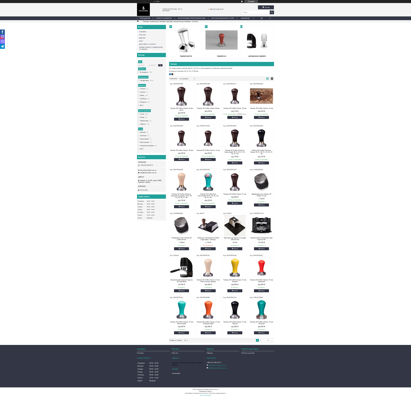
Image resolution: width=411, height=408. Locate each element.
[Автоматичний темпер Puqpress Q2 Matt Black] (181, 267)
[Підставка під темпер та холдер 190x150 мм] (234, 225)
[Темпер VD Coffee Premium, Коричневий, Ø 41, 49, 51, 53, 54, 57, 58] (234, 138)
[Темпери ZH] (222, 40)
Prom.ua (215, 389)
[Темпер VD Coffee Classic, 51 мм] (261, 96)
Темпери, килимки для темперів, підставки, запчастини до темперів (166, 21)
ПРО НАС (142, 35)
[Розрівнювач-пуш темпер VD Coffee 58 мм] (181, 225)
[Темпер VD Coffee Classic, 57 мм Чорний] (234, 309)
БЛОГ (141, 41)
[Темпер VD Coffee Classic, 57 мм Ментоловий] (181, 309)
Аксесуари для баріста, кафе (222, 18)
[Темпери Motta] (186, 40)
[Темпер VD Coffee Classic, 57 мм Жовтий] (234, 267)
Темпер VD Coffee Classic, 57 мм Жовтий (234, 280)
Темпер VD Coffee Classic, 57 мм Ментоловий (181, 322)
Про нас (175, 353)
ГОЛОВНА (142, 32)
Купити (182, 119)
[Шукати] (272, 12)
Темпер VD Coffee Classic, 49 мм (181, 150)
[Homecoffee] (143, 15)
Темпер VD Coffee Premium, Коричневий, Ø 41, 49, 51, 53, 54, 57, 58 (235, 152)
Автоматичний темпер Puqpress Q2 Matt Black (181, 280)
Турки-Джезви (144, 18)
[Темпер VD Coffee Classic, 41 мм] (208, 138)
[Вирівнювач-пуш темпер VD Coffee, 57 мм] (261, 182)
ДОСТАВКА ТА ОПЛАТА (147, 44)
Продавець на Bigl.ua (205, 391)
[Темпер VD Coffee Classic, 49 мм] (181, 138)
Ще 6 (141, 149)
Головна (140, 353)
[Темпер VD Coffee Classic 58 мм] (208, 96)
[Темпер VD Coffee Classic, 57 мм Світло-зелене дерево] (208, 267)
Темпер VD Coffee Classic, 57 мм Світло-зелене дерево (208, 280)
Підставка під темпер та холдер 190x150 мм (235, 238)
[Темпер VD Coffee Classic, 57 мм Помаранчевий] (208, 309)
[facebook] (170, 74)
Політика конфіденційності (218, 393)
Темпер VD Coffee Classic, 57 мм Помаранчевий (208, 322)
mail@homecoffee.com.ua (148, 173)
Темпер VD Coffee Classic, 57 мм (234, 194)
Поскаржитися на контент (201, 393)
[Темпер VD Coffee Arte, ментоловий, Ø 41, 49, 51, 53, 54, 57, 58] (208, 182)
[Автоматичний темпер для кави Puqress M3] (261, 225)
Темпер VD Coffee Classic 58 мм (208, 108)
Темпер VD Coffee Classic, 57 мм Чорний (234, 322)
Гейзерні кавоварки (164, 18)
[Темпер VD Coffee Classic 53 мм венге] (181, 96)
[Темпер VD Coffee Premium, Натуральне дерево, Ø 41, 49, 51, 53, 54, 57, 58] (181, 182)
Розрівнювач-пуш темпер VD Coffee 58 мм (182, 238)
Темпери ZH (221, 56)
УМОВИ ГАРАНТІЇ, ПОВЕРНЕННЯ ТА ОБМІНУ (151, 48)
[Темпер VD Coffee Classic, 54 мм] (234, 96)
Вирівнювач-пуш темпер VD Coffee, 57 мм (261, 195)
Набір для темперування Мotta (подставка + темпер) (208, 238)
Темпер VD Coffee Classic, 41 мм (208, 150)
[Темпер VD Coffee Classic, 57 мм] (234, 182)
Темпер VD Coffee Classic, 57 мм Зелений (261, 322)
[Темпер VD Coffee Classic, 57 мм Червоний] (261, 267)
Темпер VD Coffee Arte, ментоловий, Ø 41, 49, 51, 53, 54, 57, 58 (208, 195)
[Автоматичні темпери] (257, 40)
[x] (172, 74)
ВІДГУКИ (142, 38)
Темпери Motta (186, 56)
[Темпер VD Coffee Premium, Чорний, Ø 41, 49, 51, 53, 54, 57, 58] (261, 138)
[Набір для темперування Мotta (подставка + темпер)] (208, 225)
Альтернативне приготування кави (191, 18)
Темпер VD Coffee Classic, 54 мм (234, 108)
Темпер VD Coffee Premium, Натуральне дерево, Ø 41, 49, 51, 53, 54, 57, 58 (181, 195)
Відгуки (210, 353)
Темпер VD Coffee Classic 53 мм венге (181, 109)
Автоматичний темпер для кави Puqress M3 (261, 238)
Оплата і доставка (249, 353)
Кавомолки (245, 18)
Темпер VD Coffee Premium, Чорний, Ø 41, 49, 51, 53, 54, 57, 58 (261, 152)
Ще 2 (141, 105)
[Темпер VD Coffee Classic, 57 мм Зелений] (261, 309)
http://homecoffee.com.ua (148, 170)
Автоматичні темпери (257, 56)
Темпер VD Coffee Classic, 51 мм (261, 108)
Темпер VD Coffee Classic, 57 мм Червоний (261, 280)
